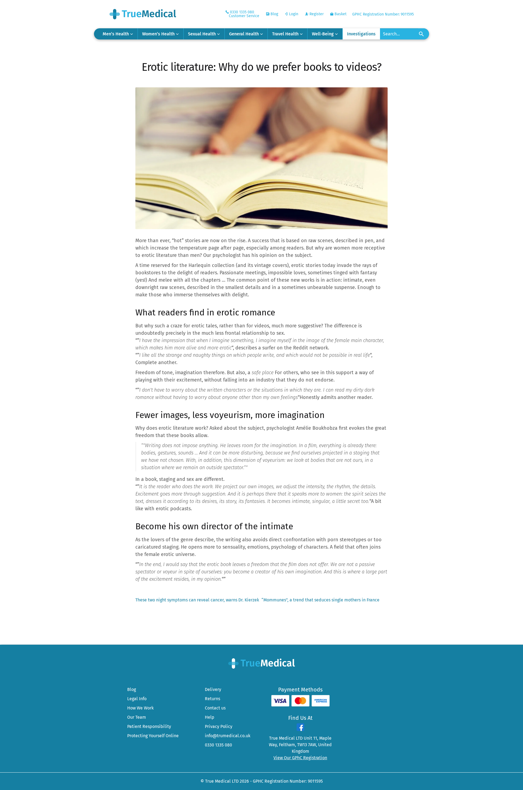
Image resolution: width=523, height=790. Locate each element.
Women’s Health (158, 33)
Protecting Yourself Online (153, 735)
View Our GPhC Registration (300, 757)
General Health (244, 33)
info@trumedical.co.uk (227, 735)
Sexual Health (202, 33)
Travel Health (285, 33)
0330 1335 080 (218, 745)
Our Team (136, 717)
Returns (212, 698)
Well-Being (323, 33)
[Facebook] (300, 729)
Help (209, 717)
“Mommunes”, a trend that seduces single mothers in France (320, 600)
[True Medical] (261, 663)
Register (316, 14)
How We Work (140, 708)
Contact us (215, 708)
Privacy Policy (218, 726)
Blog (273, 14)
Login (293, 14)
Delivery (213, 689)
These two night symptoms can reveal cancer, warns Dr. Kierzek (197, 600)
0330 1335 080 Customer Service (244, 14)
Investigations (361, 33)
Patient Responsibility (149, 726)
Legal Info (137, 698)
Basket (339, 14)
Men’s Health (116, 33)
